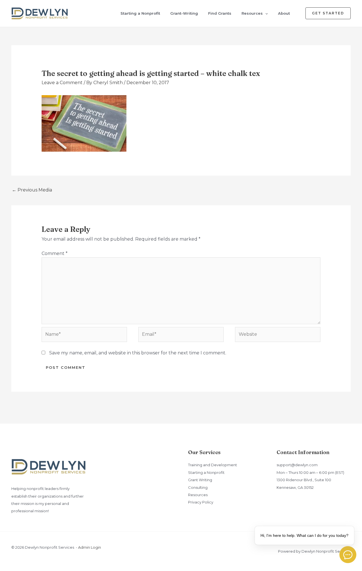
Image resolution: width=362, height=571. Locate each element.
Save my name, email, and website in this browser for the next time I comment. (137, 353)
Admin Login (89, 547)
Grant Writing (200, 480)
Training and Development (212, 465)
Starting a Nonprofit (140, 13)
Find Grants (219, 13)
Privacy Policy (200, 502)
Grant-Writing (184, 13)
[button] (265, 13)
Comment (55, 253)
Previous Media (32, 190)
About (284, 13)
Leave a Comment (62, 82)
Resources (252, 13)
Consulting (198, 487)
